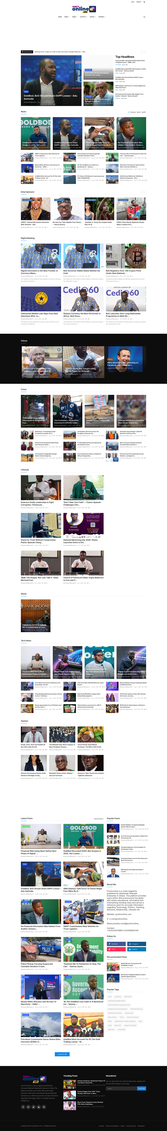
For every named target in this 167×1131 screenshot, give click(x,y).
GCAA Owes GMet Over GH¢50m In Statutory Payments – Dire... (131, 177)
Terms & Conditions (112, 1126)
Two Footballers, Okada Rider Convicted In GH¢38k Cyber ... (66, 421)
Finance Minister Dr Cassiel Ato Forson (119, 1005)
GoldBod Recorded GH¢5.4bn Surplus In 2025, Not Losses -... (35, 144)
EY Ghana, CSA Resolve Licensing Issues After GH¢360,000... (90, 177)
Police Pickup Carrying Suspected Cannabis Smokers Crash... (88, 154)
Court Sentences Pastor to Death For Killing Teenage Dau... (89, 455)
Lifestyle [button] (83, 17)
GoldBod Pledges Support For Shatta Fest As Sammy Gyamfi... (130, 223)
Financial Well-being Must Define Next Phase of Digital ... (35, 673)
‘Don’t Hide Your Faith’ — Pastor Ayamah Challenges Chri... (82, 503)
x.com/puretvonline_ (118, 919)
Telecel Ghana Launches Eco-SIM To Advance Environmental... (89, 706)
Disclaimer (141, 1126)
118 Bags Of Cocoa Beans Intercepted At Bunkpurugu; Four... (34, 420)
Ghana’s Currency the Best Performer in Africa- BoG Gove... (82, 314)
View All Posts (98, 819)
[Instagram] (28, 1107)
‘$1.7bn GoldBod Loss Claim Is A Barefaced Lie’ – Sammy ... (87, 166)
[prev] (142, 52)
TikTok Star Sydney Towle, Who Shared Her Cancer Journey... (133, 695)
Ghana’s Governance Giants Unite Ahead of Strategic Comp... (33, 774)
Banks (110, 1021)
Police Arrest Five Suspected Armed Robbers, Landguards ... (132, 455)
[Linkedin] (39, 1107)
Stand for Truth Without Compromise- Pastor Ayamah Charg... (38, 541)
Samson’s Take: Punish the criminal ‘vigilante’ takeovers (91, 774)
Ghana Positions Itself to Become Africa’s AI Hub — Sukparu (97, 671)
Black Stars (118, 1025)
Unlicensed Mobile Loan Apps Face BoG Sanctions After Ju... (39, 314)
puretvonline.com (123, 914)
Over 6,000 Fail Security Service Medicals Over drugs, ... (97, 74)
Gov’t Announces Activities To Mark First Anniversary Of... (134, 837)
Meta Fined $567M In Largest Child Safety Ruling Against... (88, 695)
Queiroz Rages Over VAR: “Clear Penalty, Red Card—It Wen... (88, 1092)
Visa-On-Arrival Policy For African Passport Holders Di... (97, 100)
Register (138, 2)
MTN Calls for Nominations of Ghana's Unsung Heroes (132, 706)
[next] (145, 52)
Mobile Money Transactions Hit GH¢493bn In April (131, 964)
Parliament (118, 997)
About (123, 1126)
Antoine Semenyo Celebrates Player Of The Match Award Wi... (91, 1082)
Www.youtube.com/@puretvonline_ (123, 923)
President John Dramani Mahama (117, 1009)
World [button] (92, 17)
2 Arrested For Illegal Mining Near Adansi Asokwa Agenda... (46, 455)
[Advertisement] (83, 35)
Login (132, 2)
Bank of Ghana (112, 1017)
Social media (121, 1029)
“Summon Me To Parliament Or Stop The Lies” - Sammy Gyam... (133, 154)
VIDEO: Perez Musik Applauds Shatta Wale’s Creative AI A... (98, 223)
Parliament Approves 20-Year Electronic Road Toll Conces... (134, 859)
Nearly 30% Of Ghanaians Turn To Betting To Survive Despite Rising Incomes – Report (63, 52)
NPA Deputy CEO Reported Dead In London (132, 870)
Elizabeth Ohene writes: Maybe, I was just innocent (61, 774)
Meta (140, 1021)
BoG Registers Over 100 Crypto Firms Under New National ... (123, 272)
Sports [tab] (139, 112)
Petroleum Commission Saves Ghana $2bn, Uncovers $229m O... (132, 166)
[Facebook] (23, 1107)
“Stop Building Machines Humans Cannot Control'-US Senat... (48, 695)
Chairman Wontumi (132, 1017)
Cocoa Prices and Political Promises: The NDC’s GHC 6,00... (90, 746)
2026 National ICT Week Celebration (125, 1021)
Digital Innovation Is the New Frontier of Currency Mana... (39, 272)
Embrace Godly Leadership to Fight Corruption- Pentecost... (37, 503)
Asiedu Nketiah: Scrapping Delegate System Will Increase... (132, 826)
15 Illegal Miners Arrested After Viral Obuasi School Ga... (131, 421)
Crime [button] (74, 17)
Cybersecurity (129, 1013)
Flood (109, 997)
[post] (51, 80)
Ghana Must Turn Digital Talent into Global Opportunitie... (67, 673)
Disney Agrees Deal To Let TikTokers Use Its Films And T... (48, 706)
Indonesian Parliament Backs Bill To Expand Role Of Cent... (34, 626)
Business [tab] (133, 112)
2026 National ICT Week (115, 1013)
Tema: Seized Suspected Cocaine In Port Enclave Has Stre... (97, 420)
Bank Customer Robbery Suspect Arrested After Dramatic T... (131, 443)
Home (60, 17)
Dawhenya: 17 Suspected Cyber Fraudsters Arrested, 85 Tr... (45, 432)
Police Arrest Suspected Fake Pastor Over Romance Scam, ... (47, 443)
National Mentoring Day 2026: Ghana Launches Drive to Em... (80, 541)
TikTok (122, 1017)
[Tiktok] (33, 1107)
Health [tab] (144, 112)
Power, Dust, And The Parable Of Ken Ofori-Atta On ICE (33, 746)
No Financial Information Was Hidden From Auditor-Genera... (131, 144)
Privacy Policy (131, 1126)
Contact (101, 1126)
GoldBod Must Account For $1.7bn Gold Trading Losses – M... (48, 177)
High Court (111, 1029)
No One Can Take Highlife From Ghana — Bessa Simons (35, 223)
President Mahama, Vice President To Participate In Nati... (133, 848)
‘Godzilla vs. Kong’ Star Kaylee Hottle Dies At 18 (66, 223)
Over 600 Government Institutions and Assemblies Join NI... (47, 683)
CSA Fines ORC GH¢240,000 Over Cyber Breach (90, 683)
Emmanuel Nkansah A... (30, 102)
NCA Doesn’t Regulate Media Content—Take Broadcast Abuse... (134, 975)
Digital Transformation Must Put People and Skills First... (131, 673)
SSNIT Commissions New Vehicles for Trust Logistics (47, 154)
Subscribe (141, 1088)
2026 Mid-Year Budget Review (116, 1001)
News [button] (66, 17)
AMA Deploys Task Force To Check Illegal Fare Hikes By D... (99, 144)
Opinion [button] (101, 17)
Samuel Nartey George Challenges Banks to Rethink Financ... (133, 683)
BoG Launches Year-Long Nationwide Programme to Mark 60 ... (123, 314)
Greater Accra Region (130, 1025)
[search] (144, 17)
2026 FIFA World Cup (136, 1009)
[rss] (44, 1107)
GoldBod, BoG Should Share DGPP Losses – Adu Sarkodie (66, 144)
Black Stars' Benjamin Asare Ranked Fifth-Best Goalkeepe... (90, 1103)
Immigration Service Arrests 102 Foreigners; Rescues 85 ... (88, 432)
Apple (109, 1025)
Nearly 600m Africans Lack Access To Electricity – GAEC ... (47, 166)
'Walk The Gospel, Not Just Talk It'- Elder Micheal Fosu (39, 578)
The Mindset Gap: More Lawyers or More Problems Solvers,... (62, 746)
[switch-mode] (144, 2)
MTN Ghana (127, 997)
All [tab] (129, 112)
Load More (61, 1054)
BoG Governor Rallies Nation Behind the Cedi (81, 272)
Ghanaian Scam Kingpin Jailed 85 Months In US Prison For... (131, 432)
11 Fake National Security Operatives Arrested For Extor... (89, 443)
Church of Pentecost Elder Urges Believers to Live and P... (83, 578)
